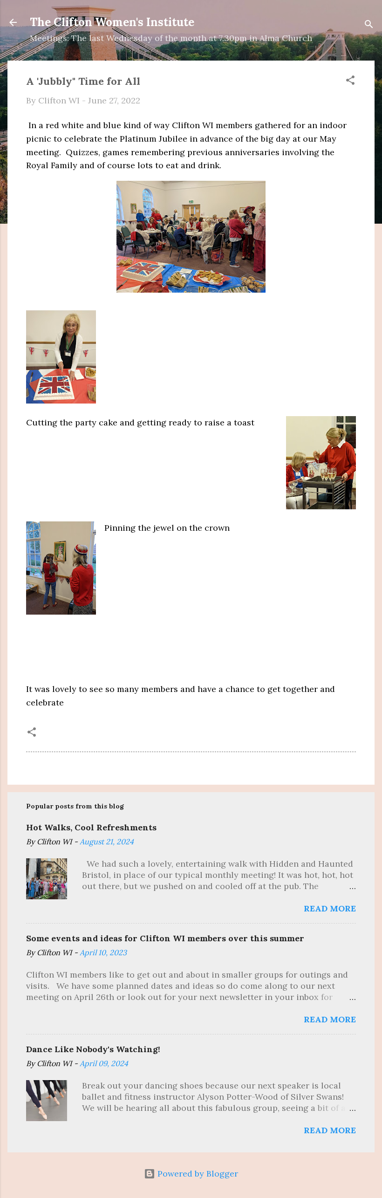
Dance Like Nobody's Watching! (93, 1049)
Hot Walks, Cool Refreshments (91, 827)
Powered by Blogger (196, 1173)
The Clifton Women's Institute (112, 22)
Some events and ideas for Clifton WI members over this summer (165, 938)
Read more (330, 908)
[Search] (369, 25)
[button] (350, 82)
